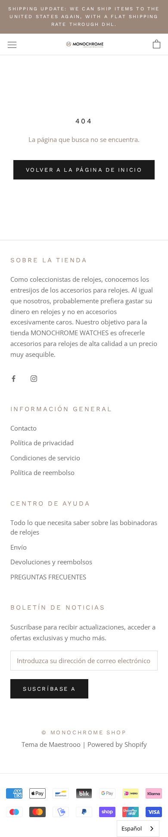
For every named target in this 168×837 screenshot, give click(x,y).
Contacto (23, 428)
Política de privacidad (42, 442)
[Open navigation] (12, 44)
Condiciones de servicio (45, 457)
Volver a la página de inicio (84, 170)
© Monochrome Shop (83, 732)
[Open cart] (156, 44)
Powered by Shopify (117, 744)
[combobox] (138, 828)
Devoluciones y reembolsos (51, 561)
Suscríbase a (49, 689)
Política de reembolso (42, 472)
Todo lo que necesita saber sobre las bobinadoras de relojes (83, 527)
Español (131, 828)
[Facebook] (13, 377)
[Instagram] (34, 377)
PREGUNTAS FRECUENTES (48, 577)
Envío (18, 547)
